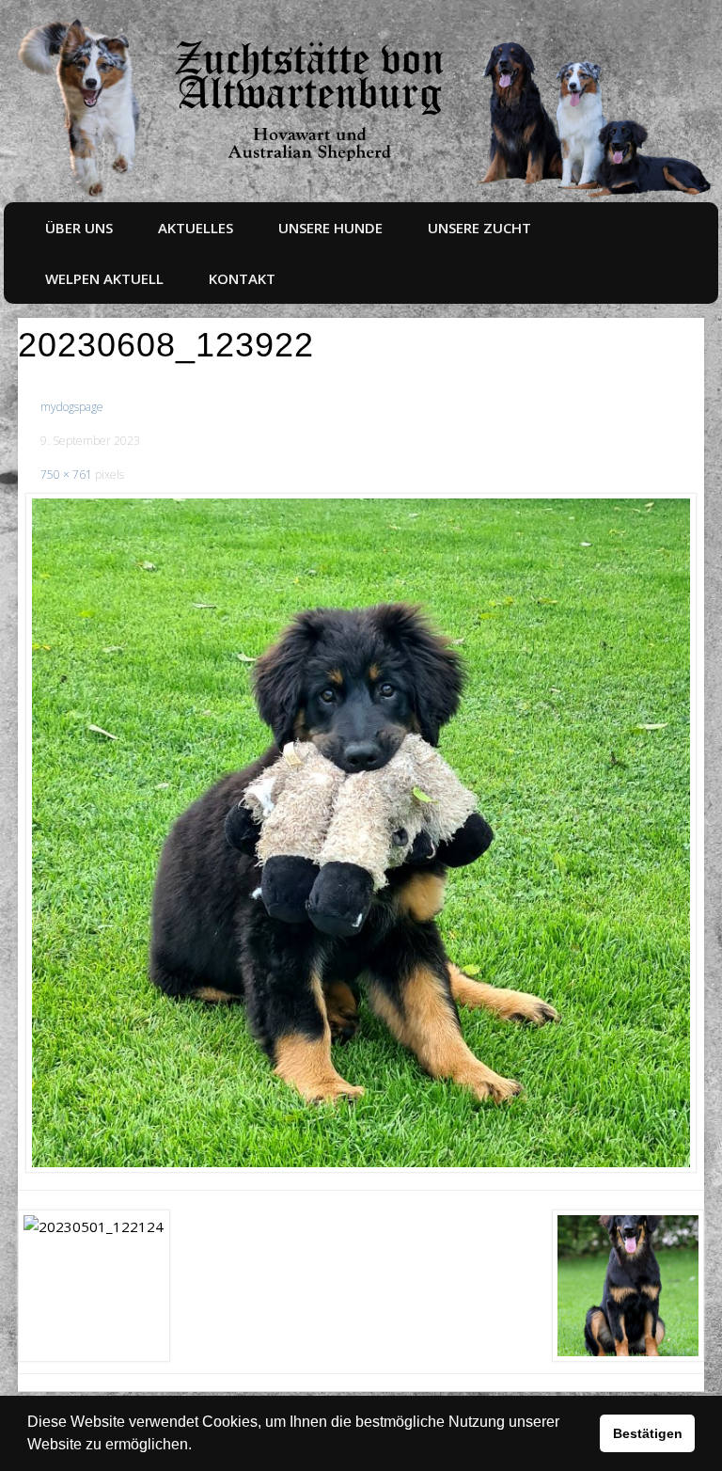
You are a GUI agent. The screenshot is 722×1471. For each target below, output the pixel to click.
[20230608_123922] (361, 833)
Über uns (79, 227)
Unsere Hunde (330, 227)
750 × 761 (66, 474)
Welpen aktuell (104, 278)
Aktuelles (195, 227)
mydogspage (71, 407)
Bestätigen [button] (648, 1433)
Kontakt (242, 278)
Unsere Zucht (479, 227)
